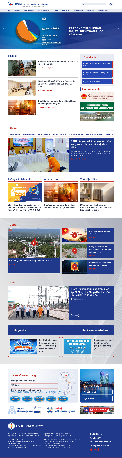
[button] (119, 30)
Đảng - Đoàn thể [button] (29, 10)
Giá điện (15, 385)
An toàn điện (51, 179)
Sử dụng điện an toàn (46, 107)
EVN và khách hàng (24, 375)
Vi (110, 4)
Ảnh (12, 282)
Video (13, 224)
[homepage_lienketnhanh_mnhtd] (97, 116)
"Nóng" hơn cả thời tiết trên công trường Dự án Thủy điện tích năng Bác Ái (100, 249)
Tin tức (14, 128)
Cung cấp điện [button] (103, 10)
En (113, 4)
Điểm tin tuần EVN (29, 134)
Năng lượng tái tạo (112, 134)
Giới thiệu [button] (17, 10)
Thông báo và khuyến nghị (23, 380)
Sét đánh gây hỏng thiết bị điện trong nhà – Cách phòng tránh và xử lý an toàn (48, 346)
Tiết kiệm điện (88, 179)
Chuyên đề (90, 57)
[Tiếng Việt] (28, 4)
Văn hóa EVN (91, 386)
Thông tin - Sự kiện (45, 90)
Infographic (20, 330)
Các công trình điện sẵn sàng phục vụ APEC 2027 (32, 260)
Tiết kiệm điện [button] (78, 10)
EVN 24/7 (12, 264)
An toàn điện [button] (66, 10)
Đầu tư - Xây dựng (44, 134)
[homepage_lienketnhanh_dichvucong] (97, 96)
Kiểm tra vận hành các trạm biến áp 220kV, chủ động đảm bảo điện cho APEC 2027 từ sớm (91, 292)
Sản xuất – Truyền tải (59, 134)
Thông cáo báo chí (44, 10)
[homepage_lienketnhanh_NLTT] (97, 106)
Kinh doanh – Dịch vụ (46, 68)
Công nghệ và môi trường (94, 134)
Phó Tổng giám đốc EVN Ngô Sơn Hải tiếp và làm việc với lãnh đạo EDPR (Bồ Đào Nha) (57, 84)
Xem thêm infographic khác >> (96, 330)
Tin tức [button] (56, 10)
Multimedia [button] (90, 10)
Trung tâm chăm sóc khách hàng (26, 390)
